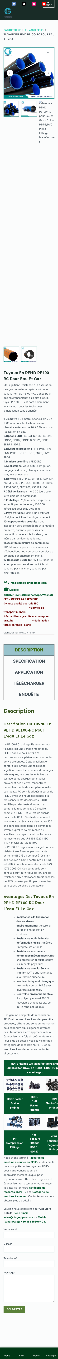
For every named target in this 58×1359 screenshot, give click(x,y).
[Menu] (53, 13)
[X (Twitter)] (24, 4)
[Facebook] (14, 4)
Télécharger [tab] (29, 683)
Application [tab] (29, 672)
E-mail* (8, 1243)
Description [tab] (29, 649)
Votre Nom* (10, 1229)
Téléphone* (10, 1258)
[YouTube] (44, 4)
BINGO (8, 17)
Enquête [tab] (29, 694)
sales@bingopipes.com (32, 582)
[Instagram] (34, 4)
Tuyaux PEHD (27, 632)
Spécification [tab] (29, 661)
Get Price (49, 3)
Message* (9, 1272)
